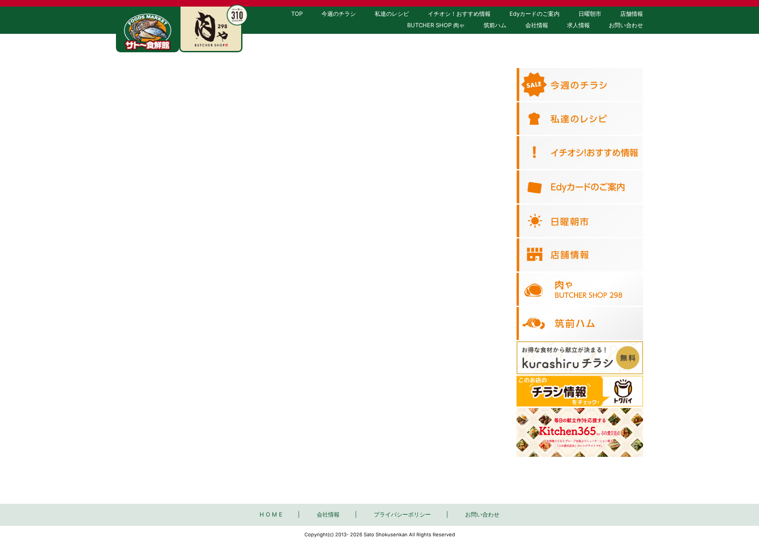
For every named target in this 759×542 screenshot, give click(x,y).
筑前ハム (495, 25)
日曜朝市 (589, 13)
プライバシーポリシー (402, 514)
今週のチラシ (339, 13)
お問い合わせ (626, 25)
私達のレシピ (392, 13)
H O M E (271, 514)
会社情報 (536, 25)
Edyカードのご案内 (535, 13)
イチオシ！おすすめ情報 (459, 13)
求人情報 (578, 25)
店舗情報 (631, 13)
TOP (297, 13)
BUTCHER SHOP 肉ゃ (436, 25)
